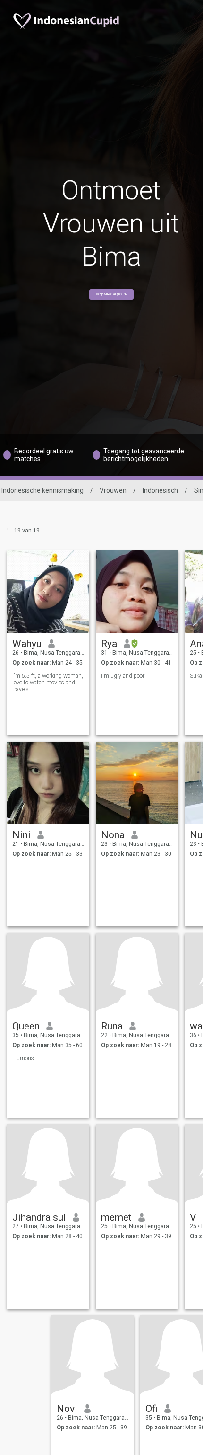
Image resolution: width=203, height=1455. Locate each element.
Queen (26, 1026)
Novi (67, 1408)
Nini (21, 835)
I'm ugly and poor (122, 676)
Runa (112, 1026)
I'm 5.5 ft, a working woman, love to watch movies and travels (47, 682)
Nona (113, 835)
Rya (109, 643)
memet (116, 1217)
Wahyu (27, 643)
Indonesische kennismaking (42, 490)
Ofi (151, 1408)
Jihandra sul (39, 1217)
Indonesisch (160, 490)
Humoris (23, 1058)
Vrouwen (113, 490)
